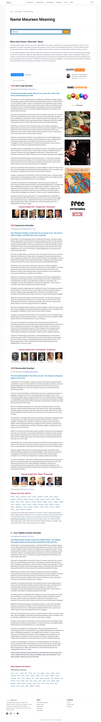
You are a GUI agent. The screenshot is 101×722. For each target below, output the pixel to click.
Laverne (13, 686)
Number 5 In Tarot (28, 536)
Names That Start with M (20, 493)
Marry (12, 504)
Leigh (47, 683)
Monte (51, 496)
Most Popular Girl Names (20, 666)
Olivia (12, 673)
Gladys (32, 675)
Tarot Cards (40, 710)
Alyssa (52, 683)
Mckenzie (27, 502)
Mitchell (51, 504)
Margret (30, 507)
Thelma (38, 675)
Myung (13, 507)
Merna (29, 496)
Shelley (19, 683)
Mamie (24, 683)
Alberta (53, 681)
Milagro (56, 502)
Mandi (22, 502)
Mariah (56, 496)
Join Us (69, 702)
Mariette (39, 502)
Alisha (22, 686)
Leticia (43, 683)
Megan (13, 502)
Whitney (29, 683)
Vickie (18, 681)
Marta (17, 496)
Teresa (22, 675)
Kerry (56, 683)
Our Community (17, 75)
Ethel (42, 675)
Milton (46, 504)
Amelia (22, 673)
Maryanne (18, 504)
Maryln (34, 496)
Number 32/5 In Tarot (29, 229)
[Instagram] (11, 714)
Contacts (69, 706)
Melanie (28, 678)
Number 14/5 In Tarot (29, 89)
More (71, 2)
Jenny (31, 681)
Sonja (17, 686)
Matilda (37, 499)
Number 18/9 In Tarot (31, 372)
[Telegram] (18, 714)
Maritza (29, 504)
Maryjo (24, 504)
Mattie (22, 681)
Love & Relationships (42, 702)
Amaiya (52, 673)
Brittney (38, 686)
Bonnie (27, 675)
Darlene (52, 675)
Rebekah (32, 686)
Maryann (36, 507)
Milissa (13, 509)
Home (11, 11)
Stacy (18, 678)
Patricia (58, 673)
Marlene (57, 678)
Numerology (50, 2)
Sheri (38, 683)
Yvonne (57, 675)
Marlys (53, 499)
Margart (57, 507)
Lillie (52, 678)
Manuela (41, 504)
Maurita (50, 502)
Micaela (33, 502)
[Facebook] (7, 714)
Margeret (13, 499)
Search (66, 32)
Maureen (47, 678)
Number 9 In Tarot (28, 489)
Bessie (41, 678)
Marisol (13, 496)
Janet (18, 675)
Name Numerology (28, 11)
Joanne (47, 675)
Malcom (57, 504)
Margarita (29, 509)
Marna (25, 507)
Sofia (34, 673)
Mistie (17, 502)
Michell (48, 499)
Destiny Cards (39, 2)
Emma (17, 673)
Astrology (58, 2)
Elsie (33, 678)
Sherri (39, 681)
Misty (35, 681)
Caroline (13, 681)
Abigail (42, 673)
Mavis (17, 509)
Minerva (52, 507)
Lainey (47, 673)
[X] (14, 714)
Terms (56, 720)
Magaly (61, 502)
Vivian (23, 678)
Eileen (37, 678)
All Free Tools (70, 704)
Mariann (31, 499)
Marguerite (19, 507)
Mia (26, 673)
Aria (38, 673)
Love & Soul (30, 2)
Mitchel (58, 499)
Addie (26, 686)
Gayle (34, 683)
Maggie (45, 502)
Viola (61, 678)
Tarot (65, 2)
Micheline (40, 496)
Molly (46, 507)
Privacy (60, 720)
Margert (26, 499)
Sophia (30, 673)
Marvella (22, 509)
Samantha (13, 678)
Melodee (35, 504)
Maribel (46, 496)
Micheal (42, 507)
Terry (27, 681)
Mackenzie (23, 496)
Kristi (48, 681)
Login (92, 2)
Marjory (42, 499)
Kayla (57, 681)
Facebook (28, 75)
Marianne (19, 499)
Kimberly (13, 675)
